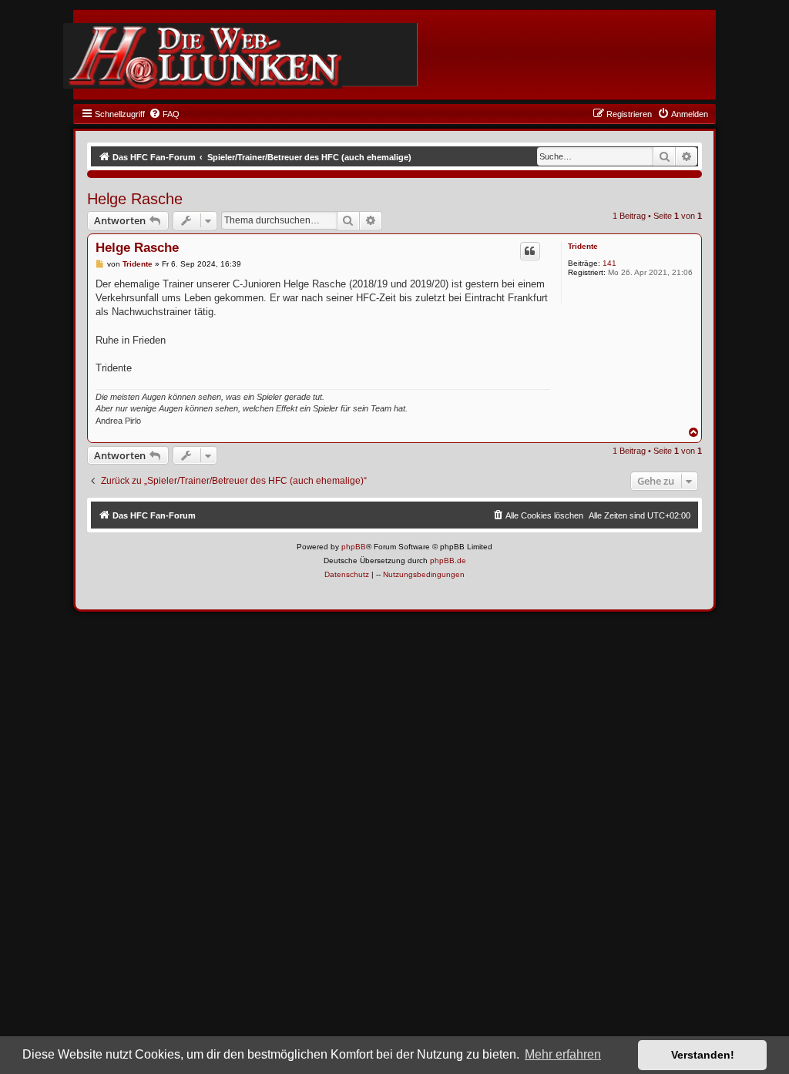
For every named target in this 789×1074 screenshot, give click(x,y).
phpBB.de (448, 560)
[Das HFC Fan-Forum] (202, 56)
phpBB (353, 546)
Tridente (583, 246)
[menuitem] (164, 114)
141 (609, 263)
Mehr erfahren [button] (563, 1054)
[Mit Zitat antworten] (530, 251)
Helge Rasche (135, 198)
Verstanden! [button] (702, 1055)
